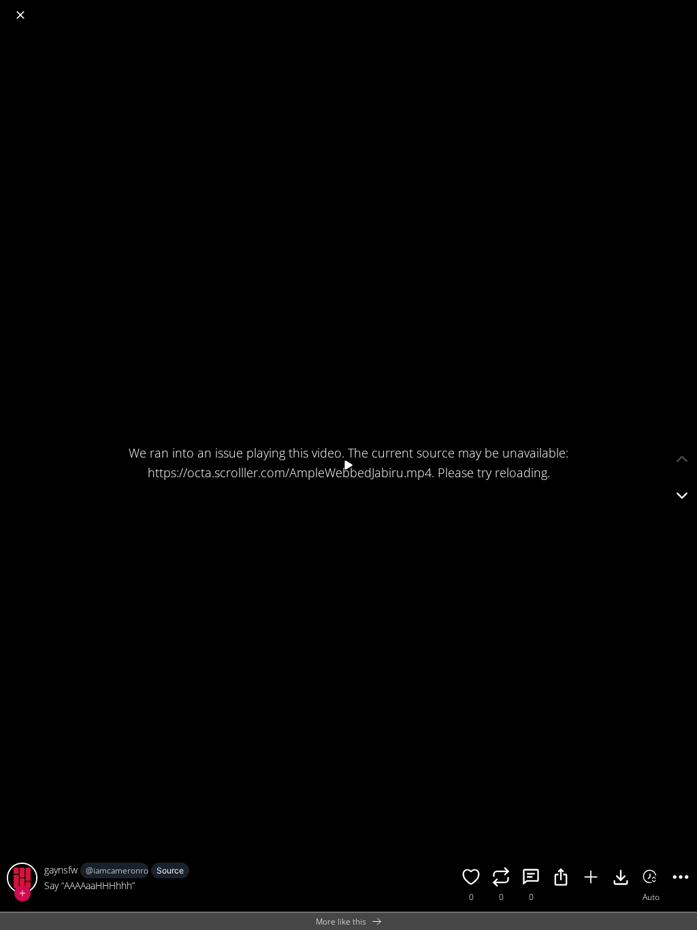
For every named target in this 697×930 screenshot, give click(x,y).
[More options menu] (683, 8)
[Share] (560, 879)
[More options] (680, 879)
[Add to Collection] (590, 879)
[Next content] (682, 495)
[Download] (620, 879)
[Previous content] (682, 459)
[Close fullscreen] (20, 15)
